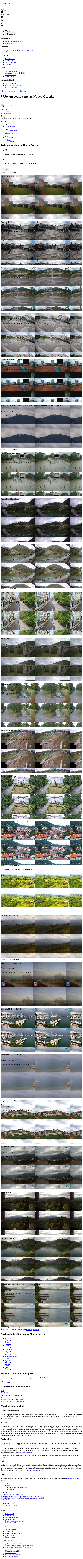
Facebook (24, 91)
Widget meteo (9, 52)
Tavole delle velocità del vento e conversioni (19, 50)
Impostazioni (12, 34)
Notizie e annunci (10, 75)
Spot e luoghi (9, 43)
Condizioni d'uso (10, 83)
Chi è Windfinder (10, 62)
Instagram (29, 1546)
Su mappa (5, 121)
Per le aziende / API (11, 64)
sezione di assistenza (25, 1452)
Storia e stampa (10, 60)
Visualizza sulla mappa (11, 91)
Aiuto (9, 31)
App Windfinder (10, 59)
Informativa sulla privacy (13, 85)
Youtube (29, 1547)
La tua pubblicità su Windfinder (15, 73)
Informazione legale (11, 87)
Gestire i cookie (10, 76)
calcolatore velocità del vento (35, 1470)
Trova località (7, 1382)
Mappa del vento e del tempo (14, 41)
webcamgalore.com (32, 1330)
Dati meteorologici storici (13, 71)
